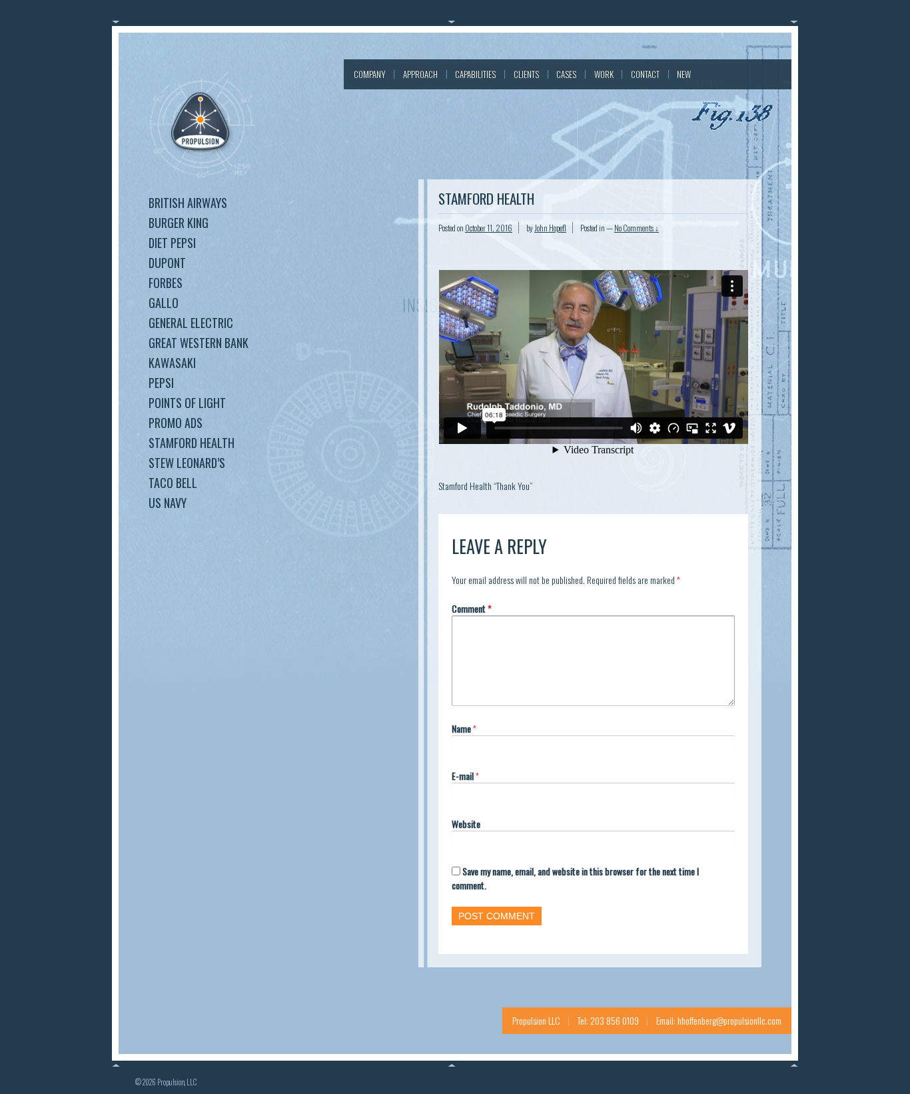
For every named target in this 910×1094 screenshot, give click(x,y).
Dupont (167, 262)
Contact (645, 74)
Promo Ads (176, 422)
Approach (420, 74)
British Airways (188, 202)
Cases (566, 74)
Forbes (166, 282)
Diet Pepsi (172, 242)
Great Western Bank (198, 342)
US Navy (168, 502)
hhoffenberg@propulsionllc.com (729, 1020)
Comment (472, 608)
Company (370, 74)
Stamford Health (191, 442)
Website (466, 824)
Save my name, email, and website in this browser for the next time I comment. (575, 878)
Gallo (164, 302)
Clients (526, 74)
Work (604, 74)
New (684, 74)
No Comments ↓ (636, 227)
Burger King (179, 222)
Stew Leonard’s (187, 462)
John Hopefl (550, 227)
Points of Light (187, 402)
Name (461, 728)
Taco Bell (173, 482)
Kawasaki (172, 362)
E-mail (463, 776)
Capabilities (475, 74)
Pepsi (161, 382)
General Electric (191, 322)
